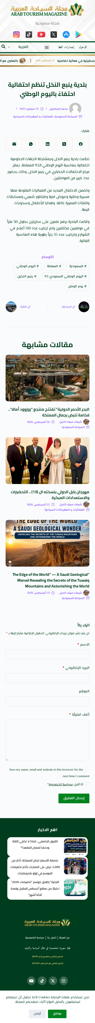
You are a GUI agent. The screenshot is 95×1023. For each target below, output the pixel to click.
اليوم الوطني (27, 266)
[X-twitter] (53, 980)
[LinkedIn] (47, 144)
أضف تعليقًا (79, 715)
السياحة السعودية (66, 117)
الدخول (83, 47)
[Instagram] (63, 980)
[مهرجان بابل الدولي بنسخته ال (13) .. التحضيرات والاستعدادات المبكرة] (47, 460)
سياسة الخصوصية (60, 784)
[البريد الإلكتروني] (14, 144)
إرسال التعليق (74, 798)
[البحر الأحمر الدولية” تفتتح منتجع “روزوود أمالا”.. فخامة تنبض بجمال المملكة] (47, 378)
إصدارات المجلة (66, 47)
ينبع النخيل (26, 276)
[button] (47, 47)
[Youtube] (31, 980)
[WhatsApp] (30, 144)
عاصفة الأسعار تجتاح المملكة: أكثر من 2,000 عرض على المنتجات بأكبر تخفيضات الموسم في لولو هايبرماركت (35, 867)
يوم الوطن (77, 286)
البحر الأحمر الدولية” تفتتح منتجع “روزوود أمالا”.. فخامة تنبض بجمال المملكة (48, 412)
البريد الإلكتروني (76, 668)
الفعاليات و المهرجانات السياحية (33, 117)
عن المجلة (64, 938)
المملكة (54, 266)
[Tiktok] (42, 980)
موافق (57, 1013)
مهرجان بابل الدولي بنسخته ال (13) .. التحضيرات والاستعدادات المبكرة (50, 494)
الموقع (84, 691)
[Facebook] (80, 144)
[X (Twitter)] (64, 144)
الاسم (83, 645)
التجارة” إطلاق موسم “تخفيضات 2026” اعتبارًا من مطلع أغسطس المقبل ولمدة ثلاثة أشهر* (35, 888)
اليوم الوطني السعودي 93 (65, 276)
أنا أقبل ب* (65, 784)
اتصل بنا (51, 938)
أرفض (37, 1013)
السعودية (77, 266)
